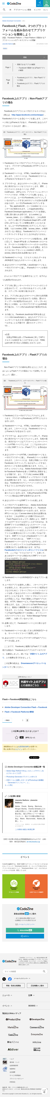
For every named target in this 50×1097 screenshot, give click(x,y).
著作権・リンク (14, 1062)
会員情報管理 (14, 1065)
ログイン (19, 749)
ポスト (35, 757)
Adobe (5, 48)
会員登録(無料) (23, 746)
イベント (6, 1005)
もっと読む (9, 785)
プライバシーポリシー (17, 1079)
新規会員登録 (26, 930)
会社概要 (12, 1072)
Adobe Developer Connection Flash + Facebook (26, 707)
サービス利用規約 (15, 1075)
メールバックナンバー (26, 924)
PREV (8, 720)
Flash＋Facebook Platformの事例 (19, 711)
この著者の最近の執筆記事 (25, 829)
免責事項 (12, 1069)
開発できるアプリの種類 (26, 64)
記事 (30, 995)
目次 (25, 57)
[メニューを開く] (3, 3)
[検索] (4, 9)
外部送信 (12, 1082)
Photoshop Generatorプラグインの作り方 (21, 776)
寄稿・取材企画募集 (13, 985)
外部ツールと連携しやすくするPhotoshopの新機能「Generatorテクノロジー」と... (25, 781)
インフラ (37, 9)
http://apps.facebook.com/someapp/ (27, 114)
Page (8, 67)
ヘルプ (12, 1059)
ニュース (6, 995)
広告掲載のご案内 (37, 985)
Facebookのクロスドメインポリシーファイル (24, 550)
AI (10, 9)
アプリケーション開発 (22, 9)
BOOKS (31, 1005)
